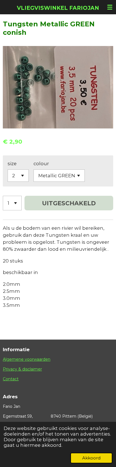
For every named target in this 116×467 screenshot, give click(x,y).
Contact (11, 378)
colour (41, 163)
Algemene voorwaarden (26, 359)
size (12, 163)
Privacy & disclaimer (22, 369)
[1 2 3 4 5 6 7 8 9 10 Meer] (12, 203)
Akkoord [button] (91, 458)
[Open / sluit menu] (110, 7)
